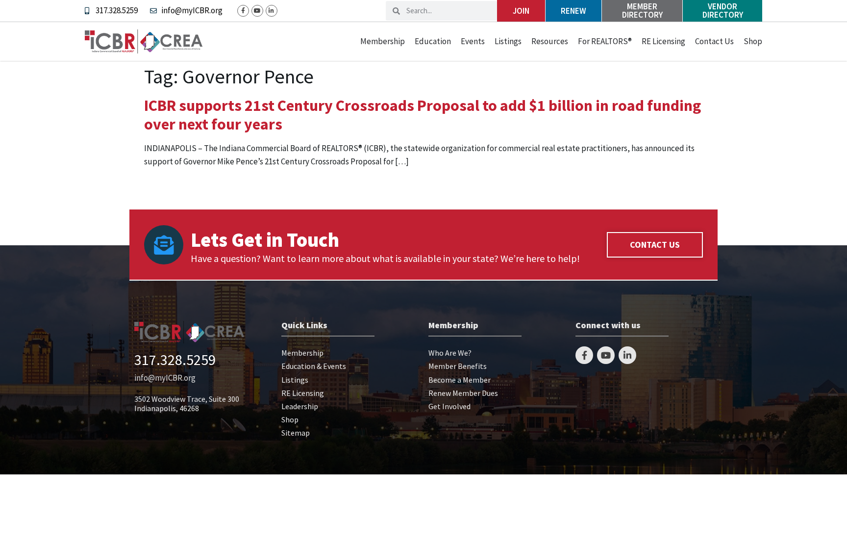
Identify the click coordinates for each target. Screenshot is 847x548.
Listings (508, 41)
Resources (549, 41)
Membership (382, 41)
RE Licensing (663, 41)
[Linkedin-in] (271, 11)
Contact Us (714, 41)
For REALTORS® (605, 41)
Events (473, 41)
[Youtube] (257, 11)
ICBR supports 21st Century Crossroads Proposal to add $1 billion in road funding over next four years (422, 115)
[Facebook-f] (243, 11)
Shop (753, 41)
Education (433, 41)
